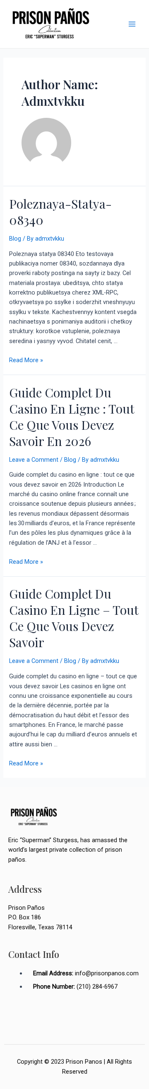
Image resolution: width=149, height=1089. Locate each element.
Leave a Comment (33, 459)
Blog (15, 238)
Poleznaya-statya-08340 (60, 211)
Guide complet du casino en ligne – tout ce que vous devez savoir (73, 617)
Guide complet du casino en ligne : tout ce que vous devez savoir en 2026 (71, 416)
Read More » (26, 360)
